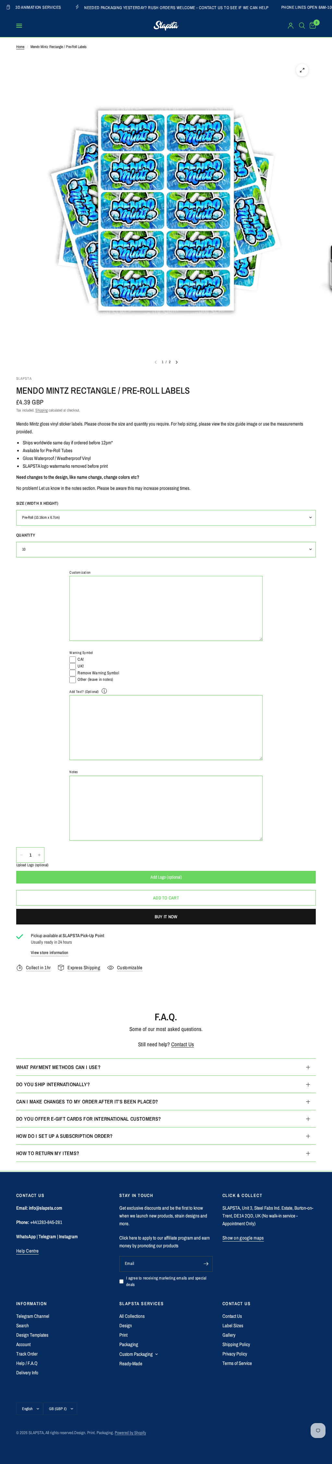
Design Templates (32, 1334)
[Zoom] (302, 70)
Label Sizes (232, 1325)
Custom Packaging (136, 1354)
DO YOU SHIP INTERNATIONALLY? (53, 1084)
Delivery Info (27, 1372)
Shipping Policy (236, 1344)
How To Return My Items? (47, 1153)
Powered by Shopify (130, 1432)
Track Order (27, 1353)
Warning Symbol (81, 652)
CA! (80, 659)
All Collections (132, 1316)
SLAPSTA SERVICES (141, 1303)
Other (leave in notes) (95, 679)
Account (23, 1344)
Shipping (41, 410)
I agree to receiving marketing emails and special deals (166, 1281)
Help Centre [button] (27, 1251)
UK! (80, 666)
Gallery (228, 1334)
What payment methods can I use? (58, 1067)
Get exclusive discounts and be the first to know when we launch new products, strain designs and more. (163, 1215)
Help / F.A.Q (27, 1363)
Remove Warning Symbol (98, 673)
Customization (79, 572)
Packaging (128, 1344)
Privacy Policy (234, 1353)
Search (22, 1325)
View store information (49, 952)
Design (125, 1325)
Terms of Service (237, 1363)
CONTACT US (236, 1303)
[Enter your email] (206, 1264)
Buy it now (166, 917)
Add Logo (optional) (166, 877)
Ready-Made (130, 1363)
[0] (311, 25)
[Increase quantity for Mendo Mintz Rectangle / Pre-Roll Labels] (39, 854)
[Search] (302, 25)
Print (123, 1334)
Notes (73, 772)
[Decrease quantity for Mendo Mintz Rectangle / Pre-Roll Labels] (21, 854)
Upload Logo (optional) (32, 865)
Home (20, 46)
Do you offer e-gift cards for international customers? (88, 1118)
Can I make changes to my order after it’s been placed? (87, 1101)
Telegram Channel (32, 1316)
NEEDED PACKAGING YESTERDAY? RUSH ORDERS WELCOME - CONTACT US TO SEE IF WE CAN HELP (133, 7)
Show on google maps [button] (243, 1238)
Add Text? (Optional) (84, 691)
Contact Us (182, 1044)
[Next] (176, 362)
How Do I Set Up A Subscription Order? (64, 1135)
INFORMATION (31, 1303)
